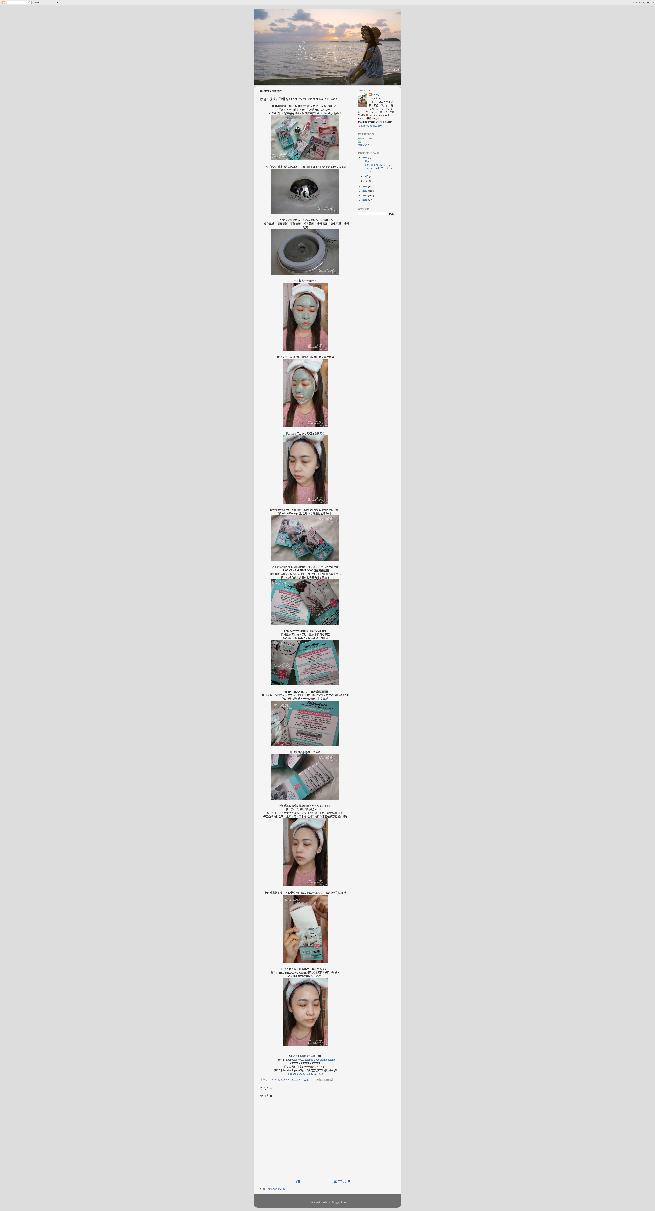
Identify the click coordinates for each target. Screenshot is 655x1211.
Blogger (336, 1202)
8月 (367, 176)
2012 (365, 200)
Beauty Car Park (365, 138)
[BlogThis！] (321, 1079)
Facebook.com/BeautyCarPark (305, 1074)
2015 (365, 186)
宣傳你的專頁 (363, 145)
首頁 (297, 1182)
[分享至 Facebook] (327, 1079)
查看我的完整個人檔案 (370, 126)
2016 (365, 157)
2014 (365, 191)
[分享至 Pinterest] (331, 1079)
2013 (365, 195)
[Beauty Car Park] (359, 142)
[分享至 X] (324, 1079)
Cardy (375, 94)
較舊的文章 (342, 1182)
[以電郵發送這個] (318, 1079)
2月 (367, 181)
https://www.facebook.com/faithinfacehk (313, 1059)
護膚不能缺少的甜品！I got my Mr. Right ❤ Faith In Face (378, 168)
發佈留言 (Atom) (277, 1189)
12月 (367, 161)
